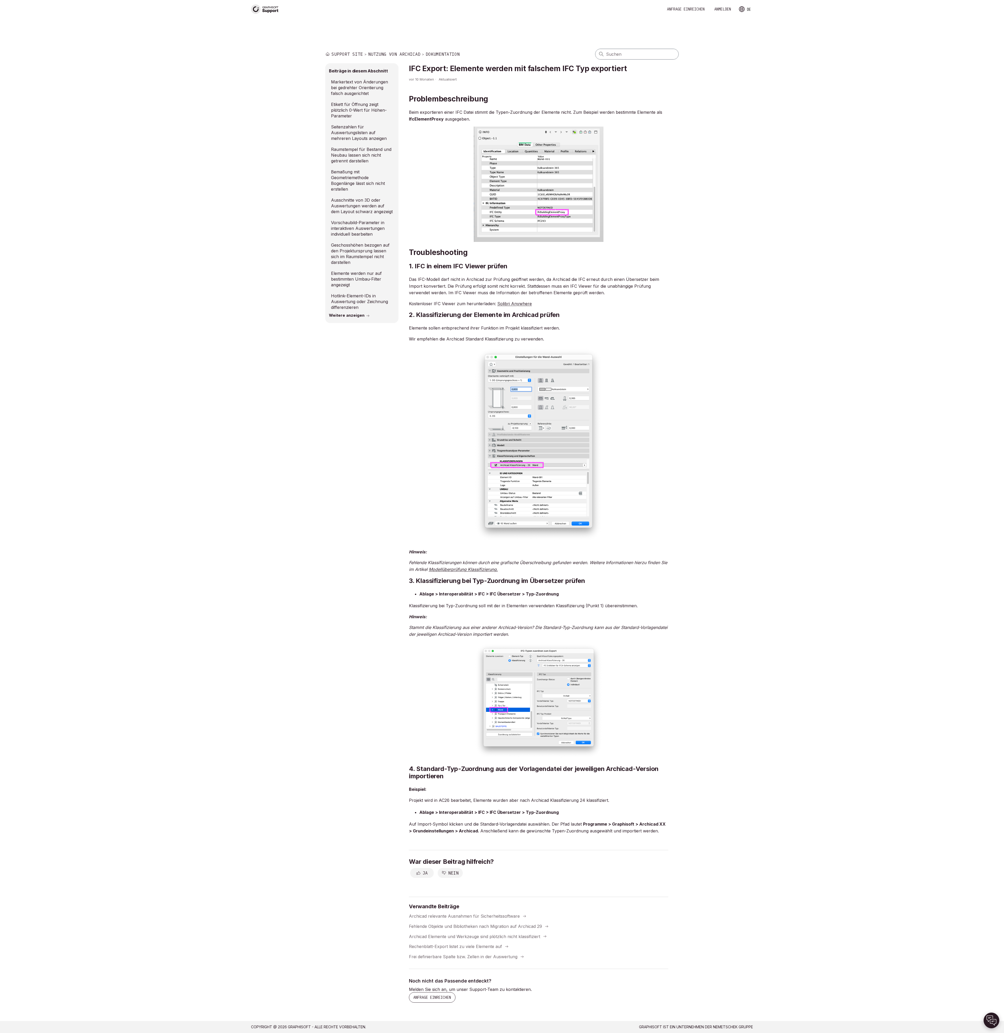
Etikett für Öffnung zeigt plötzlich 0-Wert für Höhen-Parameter (359, 110)
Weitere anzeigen (346, 315)
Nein (453, 873)
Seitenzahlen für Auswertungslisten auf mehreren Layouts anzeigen (359, 132)
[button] (991, 1020)
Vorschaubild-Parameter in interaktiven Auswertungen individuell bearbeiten (358, 228)
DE (749, 9)
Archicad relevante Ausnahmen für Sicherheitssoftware (464, 916)
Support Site (347, 54)
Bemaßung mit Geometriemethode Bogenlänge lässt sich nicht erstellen (358, 180)
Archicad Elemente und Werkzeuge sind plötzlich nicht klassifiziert (474, 936)
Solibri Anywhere (514, 303)
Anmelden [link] (722, 9)
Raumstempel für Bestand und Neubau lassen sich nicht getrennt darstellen (361, 155)
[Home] (265, 9)
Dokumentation (443, 54)
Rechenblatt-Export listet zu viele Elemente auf (455, 946)
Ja (425, 873)
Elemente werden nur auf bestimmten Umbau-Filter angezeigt (356, 279)
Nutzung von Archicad (394, 54)
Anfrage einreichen (686, 9)
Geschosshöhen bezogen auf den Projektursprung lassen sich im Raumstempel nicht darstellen (360, 253)
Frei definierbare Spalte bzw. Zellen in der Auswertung (463, 956)
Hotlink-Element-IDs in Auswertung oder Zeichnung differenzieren (359, 301)
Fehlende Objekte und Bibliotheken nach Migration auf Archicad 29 (475, 926)
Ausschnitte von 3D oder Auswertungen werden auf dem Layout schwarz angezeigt (362, 205)
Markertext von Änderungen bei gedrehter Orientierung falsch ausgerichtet (359, 87)
